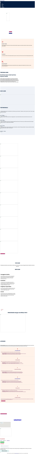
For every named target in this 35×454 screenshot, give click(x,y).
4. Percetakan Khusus (17, 378)
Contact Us (3, 7)
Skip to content (2, 0)
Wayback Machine (17, 453)
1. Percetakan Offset (17, 350)
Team (2, 5)
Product (3, 6)
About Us (3, 4)
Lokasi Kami (17, 420)
